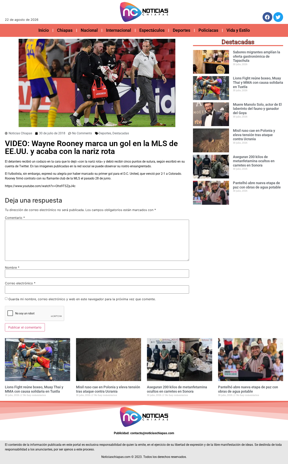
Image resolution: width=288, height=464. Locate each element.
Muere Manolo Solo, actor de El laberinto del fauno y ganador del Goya (257, 108)
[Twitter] (278, 17)
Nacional (89, 30)
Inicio (43, 30)
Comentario (15, 217)
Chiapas (64, 30)
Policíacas (208, 30)
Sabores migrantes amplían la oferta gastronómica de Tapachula (256, 56)
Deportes (181, 30)
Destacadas (120, 133)
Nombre (12, 267)
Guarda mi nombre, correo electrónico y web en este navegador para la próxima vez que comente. (82, 299)
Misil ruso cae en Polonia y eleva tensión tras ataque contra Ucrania (254, 134)
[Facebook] (267, 17)
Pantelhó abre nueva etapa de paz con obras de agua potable (257, 185)
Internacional (118, 30)
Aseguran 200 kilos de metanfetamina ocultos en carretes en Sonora (253, 161)
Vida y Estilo (238, 30)
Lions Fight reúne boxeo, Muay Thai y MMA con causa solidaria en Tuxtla (258, 82)
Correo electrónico (20, 283)
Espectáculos (152, 30)
